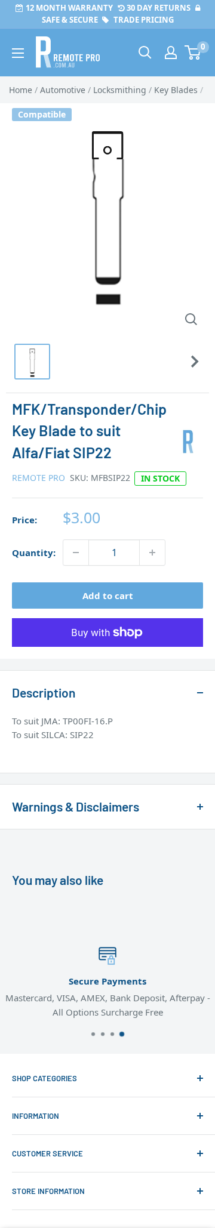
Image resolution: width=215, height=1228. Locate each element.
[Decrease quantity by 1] (75, 552)
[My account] (171, 52)
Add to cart (107, 595)
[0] (193, 52)
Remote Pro (38, 477)
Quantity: (34, 553)
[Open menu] (18, 53)
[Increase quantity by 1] (152, 552)
